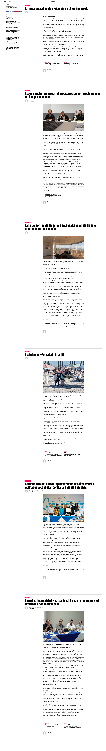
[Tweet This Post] (12, 11)
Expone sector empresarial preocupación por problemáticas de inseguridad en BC (13, 17)
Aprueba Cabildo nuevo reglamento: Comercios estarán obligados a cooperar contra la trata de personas (13, 32)
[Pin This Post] (16, 11)
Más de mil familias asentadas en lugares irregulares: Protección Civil (12, 48)
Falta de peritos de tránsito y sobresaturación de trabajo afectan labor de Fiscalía (13, 22)
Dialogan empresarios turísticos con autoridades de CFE (12, 43)
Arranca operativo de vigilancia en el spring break (11, 7)
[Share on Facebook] (7, 11)
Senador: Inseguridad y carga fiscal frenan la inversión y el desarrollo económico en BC (13, 38)
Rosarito (7, 4)
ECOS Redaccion (33, 12)
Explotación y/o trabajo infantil (12, 27)
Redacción (32, 91)
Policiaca (7, 20)
